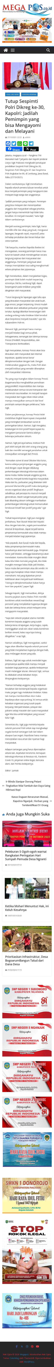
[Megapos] (5, 50)
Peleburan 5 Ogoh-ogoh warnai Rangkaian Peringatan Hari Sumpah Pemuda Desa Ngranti (26, 855)
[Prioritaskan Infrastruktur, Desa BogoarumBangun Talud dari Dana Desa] (27, 928)
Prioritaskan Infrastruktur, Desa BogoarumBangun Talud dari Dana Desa (26, 960)
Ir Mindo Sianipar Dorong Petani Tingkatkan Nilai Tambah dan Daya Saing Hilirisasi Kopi (28, 786)
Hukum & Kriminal (29, 94)
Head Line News (12, 94)
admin (27, 137)
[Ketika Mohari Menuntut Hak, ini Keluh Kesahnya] (27, 877)
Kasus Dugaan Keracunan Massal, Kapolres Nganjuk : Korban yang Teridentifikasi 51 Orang (30, 801)
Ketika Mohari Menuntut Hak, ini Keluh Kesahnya (27, 908)
